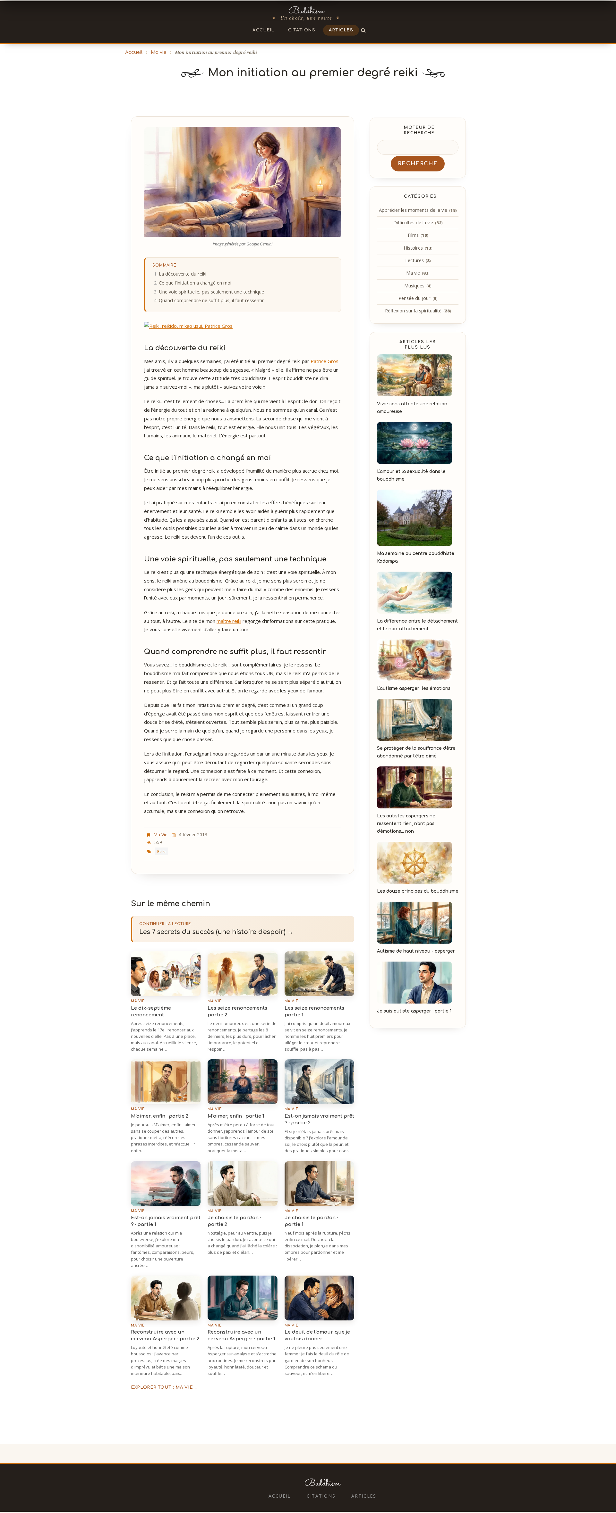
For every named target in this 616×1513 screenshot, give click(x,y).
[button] (363, 30)
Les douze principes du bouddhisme (417, 891)
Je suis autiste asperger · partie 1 (414, 1011)
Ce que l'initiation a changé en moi (195, 283)
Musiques (417, 286)
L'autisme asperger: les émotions (413, 688)
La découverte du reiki (182, 274)
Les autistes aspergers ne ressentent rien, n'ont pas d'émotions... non (406, 824)
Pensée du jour (417, 298)
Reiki (161, 851)
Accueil (263, 30)
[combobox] (417, 147)
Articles (341, 30)
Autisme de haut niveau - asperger (416, 951)
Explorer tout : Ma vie (165, 1387)
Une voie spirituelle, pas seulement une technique (211, 292)
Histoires (418, 248)
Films (418, 235)
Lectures (418, 260)
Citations (302, 30)
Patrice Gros (324, 361)
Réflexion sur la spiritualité (418, 311)
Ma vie (159, 52)
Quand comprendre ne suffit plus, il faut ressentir (211, 300)
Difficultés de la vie (417, 222)
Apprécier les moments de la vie (418, 210)
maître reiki (229, 621)
